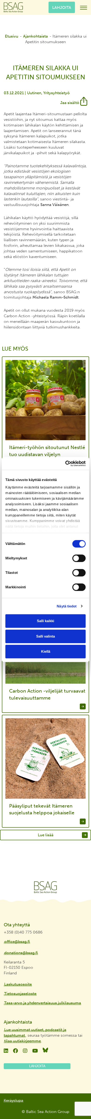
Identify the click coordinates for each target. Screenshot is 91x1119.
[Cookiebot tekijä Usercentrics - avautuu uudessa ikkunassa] (65, 463)
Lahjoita (61, 7)
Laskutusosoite (18, 984)
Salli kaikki (45, 621)
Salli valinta (45, 636)
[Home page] (45, 887)
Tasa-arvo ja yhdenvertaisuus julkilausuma (42, 1002)
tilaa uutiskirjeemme (22, 1041)
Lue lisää (45, 835)
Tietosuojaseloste (20, 993)
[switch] (79, 558)
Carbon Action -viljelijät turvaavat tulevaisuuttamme (47, 694)
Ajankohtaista (35, 36)
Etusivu (11, 36)
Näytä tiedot (67, 606)
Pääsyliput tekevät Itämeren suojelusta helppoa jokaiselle (41, 809)
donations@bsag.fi (21, 952)
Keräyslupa (13, 1100)
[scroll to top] (78, 1102)
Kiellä (45, 651)
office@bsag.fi (17, 941)
